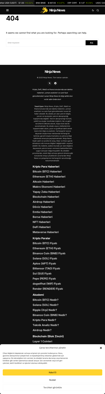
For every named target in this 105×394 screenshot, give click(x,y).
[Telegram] (55, 83)
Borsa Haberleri (42, 217)
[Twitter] (49, 83)
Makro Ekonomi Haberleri (49, 186)
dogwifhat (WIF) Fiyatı (47, 283)
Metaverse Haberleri (46, 232)
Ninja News (52, 72)
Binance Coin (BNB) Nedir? (50, 315)
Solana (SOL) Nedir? (46, 305)
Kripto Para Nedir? (44, 320)
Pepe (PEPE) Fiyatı (44, 278)
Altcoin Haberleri (43, 181)
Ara (91, 43)
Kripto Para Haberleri (46, 166)
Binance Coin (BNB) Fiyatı (49, 253)
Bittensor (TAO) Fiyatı (46, 268)
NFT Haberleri (41, 222)
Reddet (52, 380)
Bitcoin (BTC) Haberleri (47, 171)
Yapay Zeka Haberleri (46, 191)
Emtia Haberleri (42, 212)
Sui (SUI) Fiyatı (42, 273)
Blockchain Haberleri (46, 196)
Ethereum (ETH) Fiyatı (47, 248)
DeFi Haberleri (42, 227)
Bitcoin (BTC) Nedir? (46, 299)
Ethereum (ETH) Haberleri (49, 176)
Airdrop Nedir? (42, 330)
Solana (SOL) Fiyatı (45, 258)
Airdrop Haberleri (44, 201)
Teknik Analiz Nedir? (46, 325)
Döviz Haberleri (42, 207)
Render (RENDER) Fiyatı (48, 288)
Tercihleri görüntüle (52, 387)
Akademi (38, 294)
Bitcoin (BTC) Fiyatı (45, 243)
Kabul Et (52, 372)
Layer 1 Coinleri (42, 341)
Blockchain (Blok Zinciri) (48, 336)
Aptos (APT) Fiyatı (44, 263)
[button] (101, 347)
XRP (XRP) (80, 3)
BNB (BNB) (50, 3)
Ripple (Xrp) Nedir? (45, 310)
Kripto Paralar (41, 238)
